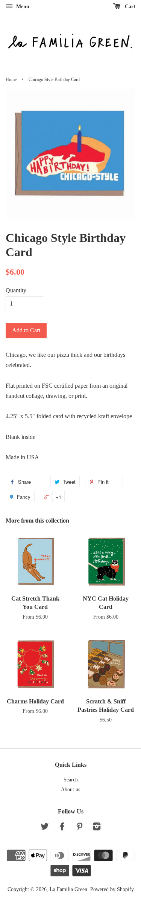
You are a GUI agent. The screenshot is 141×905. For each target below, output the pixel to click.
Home (11, 79)
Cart (129, 6)
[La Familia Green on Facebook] (62, 828)
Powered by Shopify (112, 889)
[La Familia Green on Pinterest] (79, 828)
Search (71, 780)
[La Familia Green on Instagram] (96, 828)
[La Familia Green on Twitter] (45, 828)
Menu (22, 6)
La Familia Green (68, 889)
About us (70, 789)
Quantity (16, 290)
